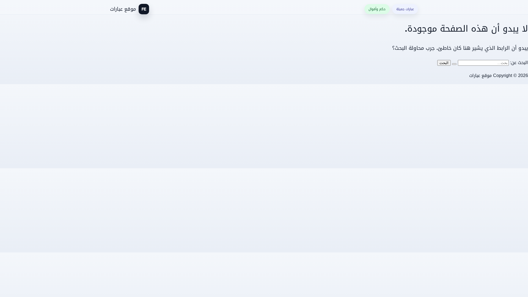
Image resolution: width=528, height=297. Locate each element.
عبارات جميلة (405, 9)
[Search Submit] (454, 64)
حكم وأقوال (377, 9)
